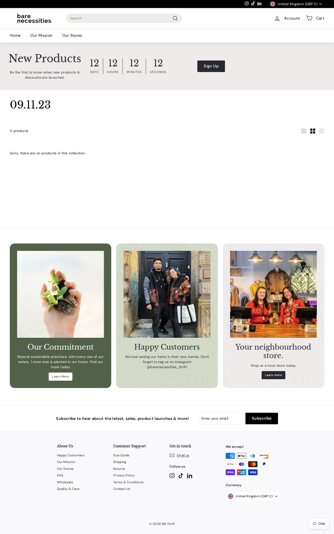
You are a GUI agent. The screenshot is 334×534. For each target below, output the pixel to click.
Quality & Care (68, 489)
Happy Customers (71, 455)
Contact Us (122, 489)
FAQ (60, 475)
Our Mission (41, 35)
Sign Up (211, 66)
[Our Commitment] (60, 294)
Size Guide (121, 455)
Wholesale (65, 482)
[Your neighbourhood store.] (273, 294)
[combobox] (124, 18)
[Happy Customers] (166, 294)
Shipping (119, 462)
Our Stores (72, 35)
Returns (119, 469)
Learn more (273, 375)
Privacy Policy (124, 475)
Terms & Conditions (128, 482)
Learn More (60, 376)
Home (15, 35)
